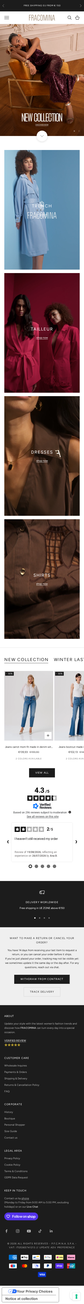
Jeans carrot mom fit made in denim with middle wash (29, 747)
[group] (42, 80)
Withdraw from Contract (41, 979)
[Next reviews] (76, 842)
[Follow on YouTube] (29, 1231)
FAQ (6, 1091)
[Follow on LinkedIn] (51, 1231)
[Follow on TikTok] (40, 1231)
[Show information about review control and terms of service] (70, 812)
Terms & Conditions (16, 1171)
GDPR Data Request (16, 1177)
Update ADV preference (57, 1247)
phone (25, 1198)
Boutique (9, 1118)
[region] (42, 80)
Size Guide (10, 1131)
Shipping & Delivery (15, 1078)
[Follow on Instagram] (18, 1231)
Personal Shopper (14, 1124)
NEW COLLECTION (26, 659)
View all (42, 772)
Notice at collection (21, 1298)
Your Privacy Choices (35, 1291)
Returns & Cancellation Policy (21, 1084)
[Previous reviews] (8, 842)
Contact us (10, 1137)
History (8, 1112)
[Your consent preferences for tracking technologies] (76, 1296)
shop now (42, 214)
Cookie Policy (12, 1164)
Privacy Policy (12, 1158)
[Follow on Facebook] (6, 1231)
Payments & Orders (15, 1072)
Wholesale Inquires (15, 1065)
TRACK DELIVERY (42, 991)
